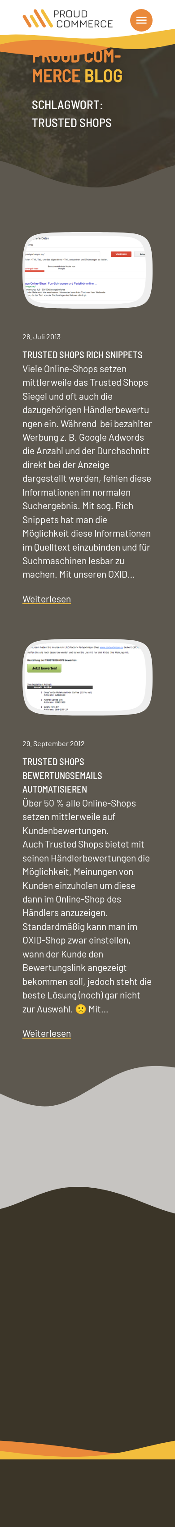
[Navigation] (141, 20)
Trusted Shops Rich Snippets (82, 354)
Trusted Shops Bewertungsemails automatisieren (62, 775)
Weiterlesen (46, 599)
